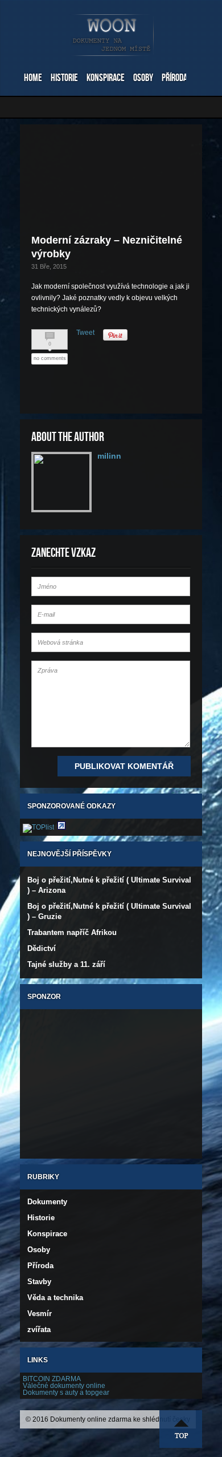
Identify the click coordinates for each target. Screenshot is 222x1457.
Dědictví (41, 948)
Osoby (143, 77)
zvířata (39, 1329)
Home (33, 77)
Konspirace (106, 77)
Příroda (174, 77)
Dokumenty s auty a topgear (66, 1393)
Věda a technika (55, 1297)
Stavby (39, 1281)
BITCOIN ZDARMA (52, 1379)
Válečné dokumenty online (64, 1386)
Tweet (85, 333)
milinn (109, 455)
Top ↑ (181, 1429)
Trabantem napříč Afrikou (72, 932)
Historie (64, 77)
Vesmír (39, 1313)
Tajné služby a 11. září (66, 964)
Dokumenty (47, 1201)
